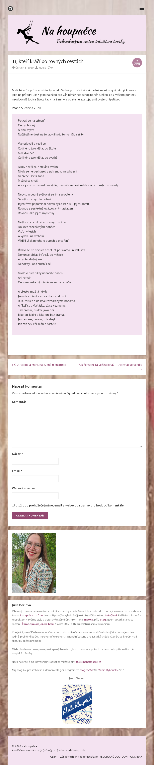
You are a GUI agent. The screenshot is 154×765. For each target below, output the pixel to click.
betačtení (111, 615)
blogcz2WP (86, 670)
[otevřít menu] (142, 8)
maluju (88, 619)
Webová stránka (23, 488)
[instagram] (10, 8)
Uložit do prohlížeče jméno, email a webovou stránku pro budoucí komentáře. (69, 505)
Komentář (19, 401)
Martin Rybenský (108, 670)
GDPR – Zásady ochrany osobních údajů (74, 756)
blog (103, 619)
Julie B (42, 67)
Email (17, 471)
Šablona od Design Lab (71, 750)
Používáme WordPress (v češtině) (32, 750)
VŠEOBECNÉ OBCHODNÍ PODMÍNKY (120, 756)
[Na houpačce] (77, 33)
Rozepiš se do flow (31, 615)
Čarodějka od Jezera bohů (38, 624)
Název (17, 453)
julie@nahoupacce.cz (88, 661)
